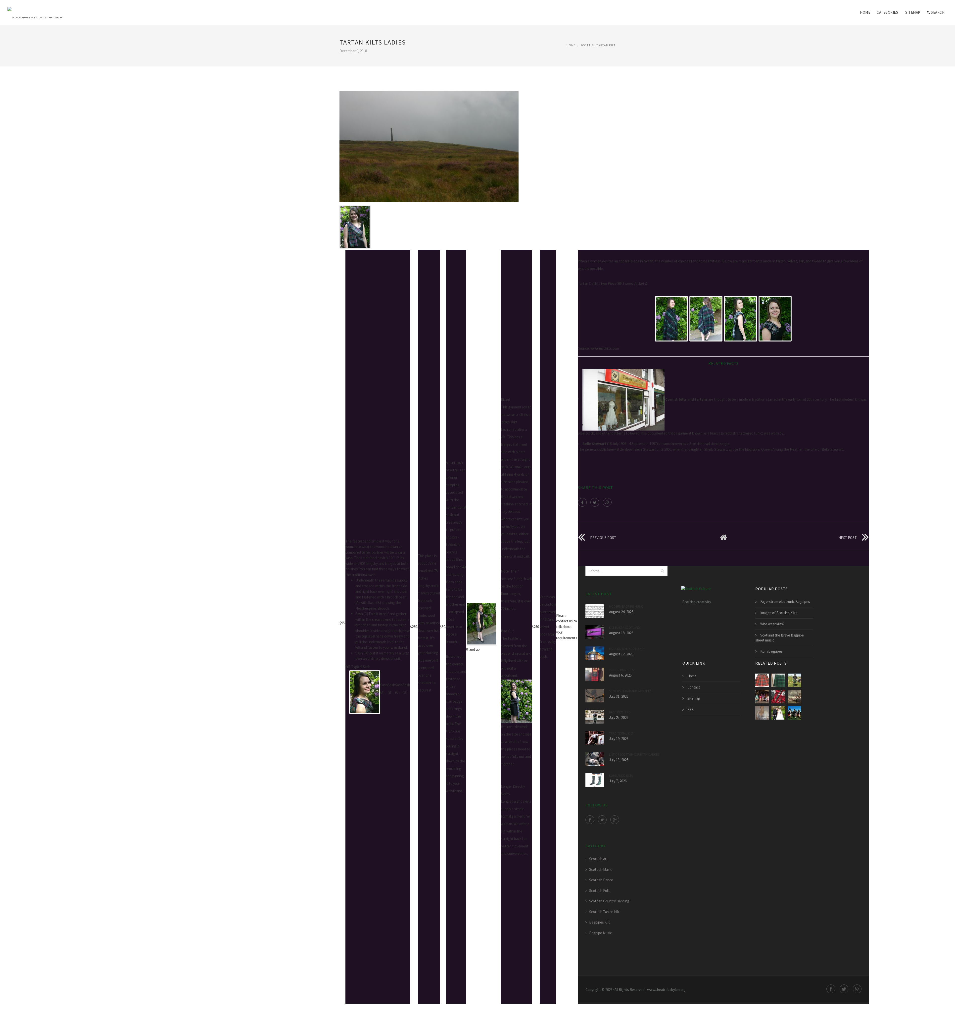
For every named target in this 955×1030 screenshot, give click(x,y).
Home (865, 12)
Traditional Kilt (621, 733)
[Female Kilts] (794, 713)
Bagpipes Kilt (599, 922)
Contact (693, 687)
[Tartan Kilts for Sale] (778, 680)
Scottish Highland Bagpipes (630, 691)
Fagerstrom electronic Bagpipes (785, 601)
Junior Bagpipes (621, 670)
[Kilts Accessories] (778, 696)
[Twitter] (594, 502)
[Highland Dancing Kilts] (762, 696)
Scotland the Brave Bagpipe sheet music (779, 637)
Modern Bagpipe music (626, 606)
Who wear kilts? (772, 624)
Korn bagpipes (771, 651)
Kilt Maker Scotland (624, 628)
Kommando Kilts (621, 776)
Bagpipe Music (600, 933)
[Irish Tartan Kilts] (794, 680)
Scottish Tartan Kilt (598, 45)
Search (938, 12)
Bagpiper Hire (619, 712)
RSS (690, 709)
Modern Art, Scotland (626, 649)
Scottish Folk (599, 890)
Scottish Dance (601, 880)
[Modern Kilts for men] (794, 696)
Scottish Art (598, 858)
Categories (887, 12)
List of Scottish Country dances (634, 754)
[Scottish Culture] (35, 9)
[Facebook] (582, 502)
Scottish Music (600, 869)
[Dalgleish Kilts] (778, 713)
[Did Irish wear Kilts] (762, 713)
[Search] (662, 571)
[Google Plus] (607, 502)
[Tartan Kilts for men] (762, 680)
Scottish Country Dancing (609, 901)
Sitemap (912, 12)
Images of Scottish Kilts (778, 612)
